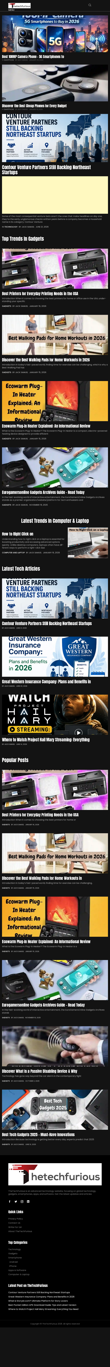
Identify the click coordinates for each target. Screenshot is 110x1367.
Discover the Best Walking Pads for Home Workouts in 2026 (46, 360)
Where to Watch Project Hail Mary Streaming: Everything (46, 739)
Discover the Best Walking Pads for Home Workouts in (42, 878)
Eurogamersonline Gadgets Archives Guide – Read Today (43, 492)
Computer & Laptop (19, 1274)
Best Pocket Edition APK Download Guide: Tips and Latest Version (42, 1305)
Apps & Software (17, 1270)
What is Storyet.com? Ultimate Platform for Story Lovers (38, 1301)
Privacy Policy (15, 1218)
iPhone (12, 1266)
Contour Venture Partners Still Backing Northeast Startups (46, 170)
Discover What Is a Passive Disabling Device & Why (39, 1071)
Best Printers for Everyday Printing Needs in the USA (40, 293)
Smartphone (9, 60)
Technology (10, 226)
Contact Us (14, 1223)
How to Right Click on (17, 534)
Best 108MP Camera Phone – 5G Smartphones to (33, 57)
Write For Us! (15, 1227)
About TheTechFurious (20, 1231)
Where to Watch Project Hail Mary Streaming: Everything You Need (43, 1309)
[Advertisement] (47, 195)
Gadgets (6, 306)
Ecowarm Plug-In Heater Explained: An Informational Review (46, 426)
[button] (55, 10)
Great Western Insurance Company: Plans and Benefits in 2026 (41, 1296)
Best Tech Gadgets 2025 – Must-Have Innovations (38, 1134)
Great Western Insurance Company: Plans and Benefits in (46, 681)
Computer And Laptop (13, 552)
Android (13, 1262)
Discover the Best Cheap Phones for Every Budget (34, 106)
